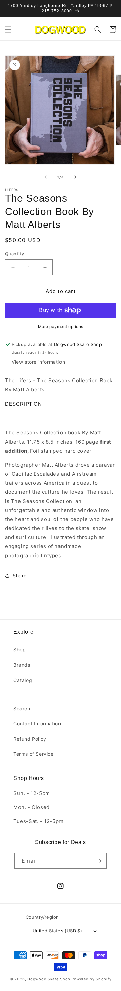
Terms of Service (33, 754)
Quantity (14, 253)
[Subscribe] (98, 861)
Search (21, 708)
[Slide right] (75, 177)
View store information (38, 362)
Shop (19, 649)
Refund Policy (29, 739)
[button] (8, 29)
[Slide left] (45, 177)
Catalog (22, 680)
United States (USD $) (57, 930)
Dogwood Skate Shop (48, 979)
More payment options (60, 326)
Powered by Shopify (92, 979)
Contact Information (37, 723)
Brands (21, 665)
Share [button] (20, 575)
